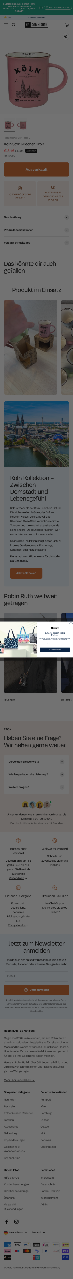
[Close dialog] (70, 623)
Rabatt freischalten (55, 649)
